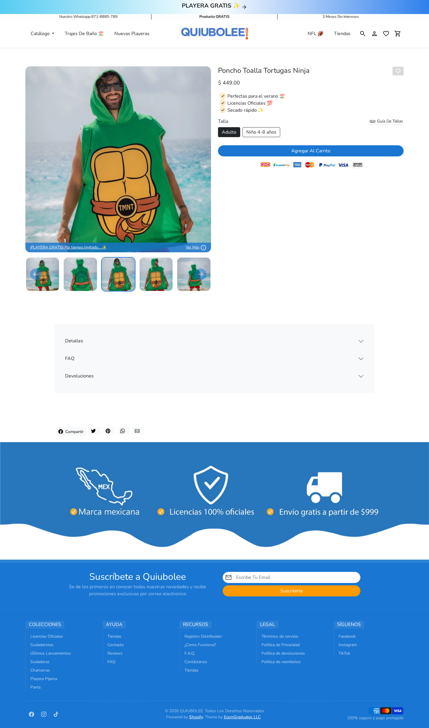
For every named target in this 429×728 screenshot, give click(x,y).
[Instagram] (44, 714)
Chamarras (40, 670)
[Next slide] (200, 274)
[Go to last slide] (36, 274)
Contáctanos (195, 662)
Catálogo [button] (41, 33)
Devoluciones (79, 376)
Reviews (115, 653)
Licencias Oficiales (46, 636)
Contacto (115, 645)
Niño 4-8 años (261, 132)
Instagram (348, 645)
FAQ (69, 358)
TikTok (344, 653)
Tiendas (342, 33)
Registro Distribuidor (203, 636)
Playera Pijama (43, 679)
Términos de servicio (279, 636)
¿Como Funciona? (200, 645)
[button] (363, 33)
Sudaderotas (41, 645)
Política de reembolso (281, 662)
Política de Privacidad (280, 645)
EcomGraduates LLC (242, 717)
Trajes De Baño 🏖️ (84, 33)
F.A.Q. (189, 653)
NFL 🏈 (315, 33)
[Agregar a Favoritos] (398, 71)
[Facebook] (31, 714)
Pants (35, 687)
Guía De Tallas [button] (389, 121)
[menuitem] (42, 274)
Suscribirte (291, 591)
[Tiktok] (56, 714)
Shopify (196, 717)
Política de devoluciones (283, 653)
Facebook (347, 636)
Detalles (74, 341)
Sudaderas (40, 662)
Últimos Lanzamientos (50, 653)
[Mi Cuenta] (374, 33)
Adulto (229, 132)
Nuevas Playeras (131, 33)
